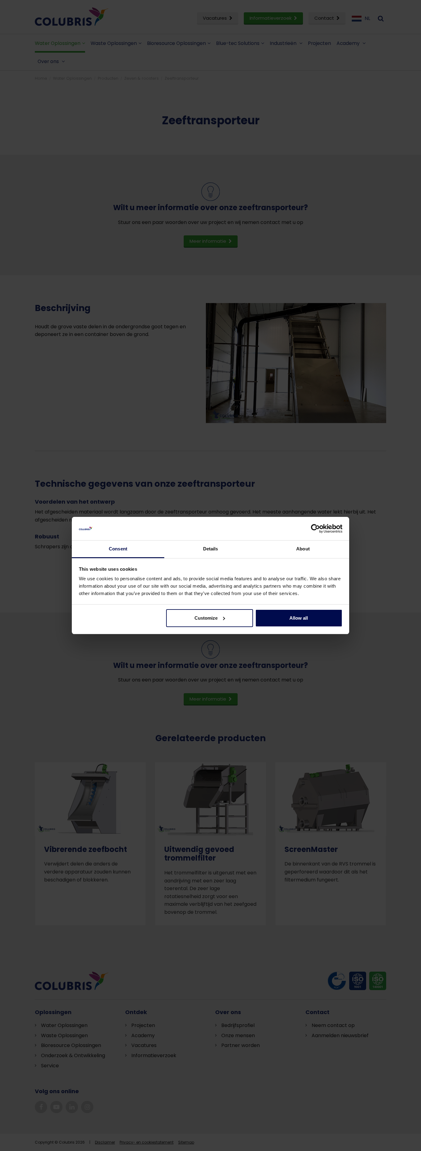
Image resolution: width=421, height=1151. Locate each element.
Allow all (298, 618)
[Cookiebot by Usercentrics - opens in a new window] (315, 528)
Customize (206, 618)
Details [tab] (210, 548)
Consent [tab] (118, 548)
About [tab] (303, 548)
